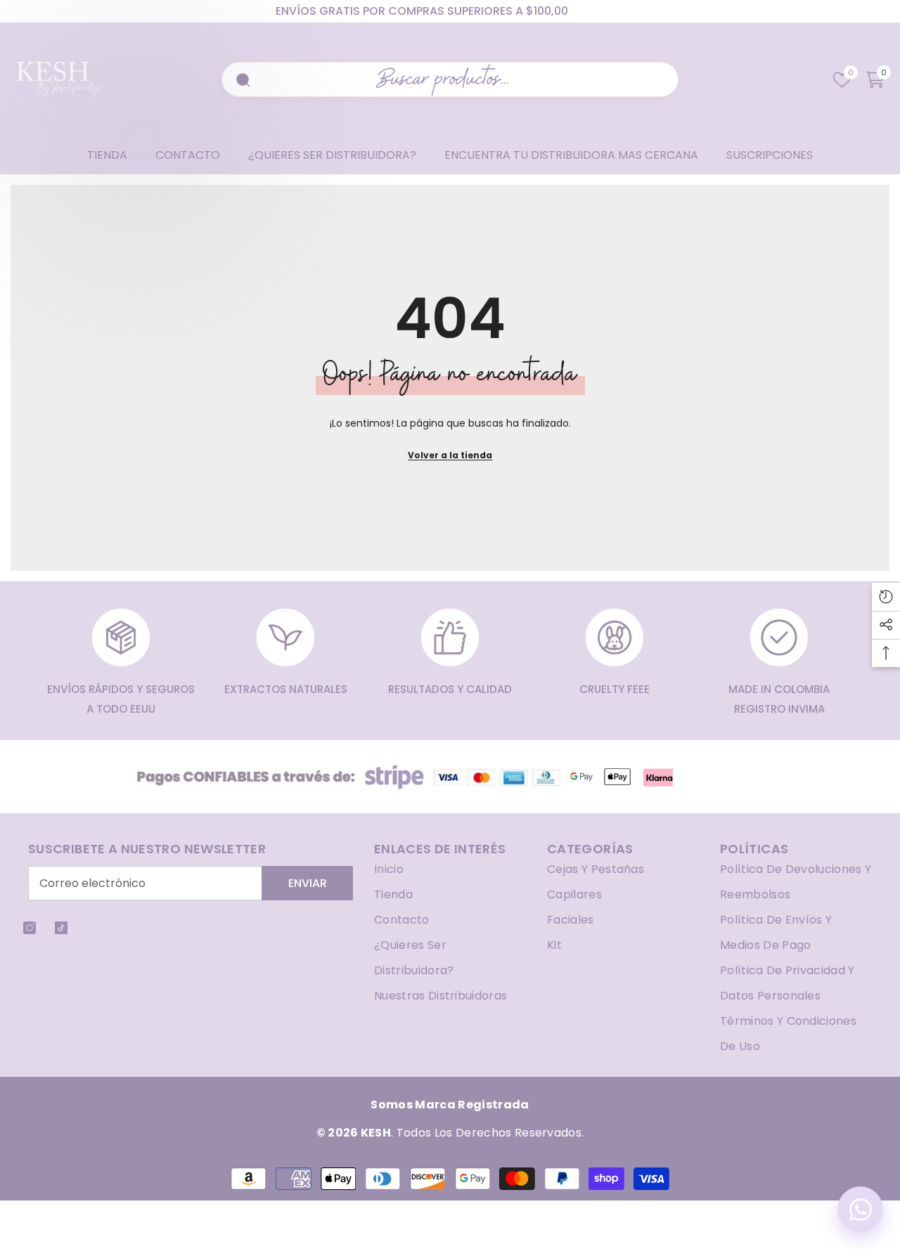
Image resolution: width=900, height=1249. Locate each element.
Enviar (307, 883)
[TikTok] (61, 927)
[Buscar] (241, 79)
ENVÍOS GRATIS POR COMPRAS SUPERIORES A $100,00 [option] (422, 11)
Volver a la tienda (450, 455)
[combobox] (458, 79)
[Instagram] (29, 927)
